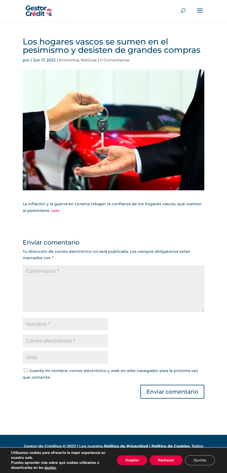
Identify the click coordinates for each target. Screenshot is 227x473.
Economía (69, 60)
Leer (55, 210)
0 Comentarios (114, 60)
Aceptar (132, 460)
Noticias (89, 60)
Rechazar (166, 460)
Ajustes (200, 460)
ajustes (50, 467)
